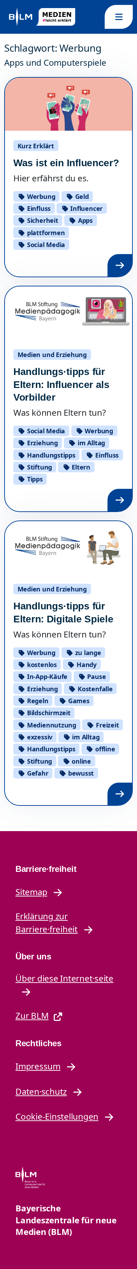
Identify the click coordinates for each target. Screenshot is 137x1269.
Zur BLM (31, 1015)
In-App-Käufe (46, 676)
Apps (84, 220)
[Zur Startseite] (41, 17)
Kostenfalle (94, 689)
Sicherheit (41, 220)
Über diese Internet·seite (64, 978)
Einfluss (38, 208)
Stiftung (38, 467)
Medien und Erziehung (52, 354)
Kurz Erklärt (36, 146)
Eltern (80, 467)
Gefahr (36, 773)
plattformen (45, 232)
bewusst (80, 773)
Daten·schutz (41, 1091)
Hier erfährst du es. (51, 178)
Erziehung (41, 443)
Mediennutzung (50, 725)
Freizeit (106, 725)
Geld (81, 196)
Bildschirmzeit (47, 712)
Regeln (36, 701)
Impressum (37, 1066)
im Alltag (90, 443)
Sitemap (31, 892)
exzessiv (38, 737)
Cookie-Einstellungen (56, 1116)
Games (78, 701)
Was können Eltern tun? (59, 412)
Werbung (40, 196)
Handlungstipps (50, 455)
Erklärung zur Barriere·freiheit (46, 922)
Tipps (34, 479)
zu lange (87, 652)
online (80, 761)
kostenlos (41, 664)
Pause (96, 676)
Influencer (86, 208)
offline (104, 749)
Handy (86, 664)
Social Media (45, 244)
